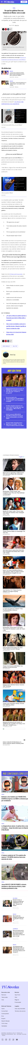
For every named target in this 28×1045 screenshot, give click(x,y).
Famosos (11, 71)
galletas (15, 346)
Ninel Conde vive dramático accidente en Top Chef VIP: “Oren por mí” (18, 918)
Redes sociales (6, 346)
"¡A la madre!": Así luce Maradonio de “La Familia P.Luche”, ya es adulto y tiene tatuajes (18, 84)
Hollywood (15, 898)
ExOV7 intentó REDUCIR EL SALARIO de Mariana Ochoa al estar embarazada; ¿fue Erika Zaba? (14, 416)
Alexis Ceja (17, 25)
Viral (14, 8)
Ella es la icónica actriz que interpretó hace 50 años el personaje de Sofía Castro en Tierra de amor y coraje (19, 933)
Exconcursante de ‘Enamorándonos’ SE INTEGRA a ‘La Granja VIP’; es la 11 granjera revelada (15, 399)
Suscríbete (24, 1)
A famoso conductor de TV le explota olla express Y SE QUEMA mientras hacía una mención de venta (13, 857)
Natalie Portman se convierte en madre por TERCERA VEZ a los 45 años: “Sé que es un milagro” (18, 902)
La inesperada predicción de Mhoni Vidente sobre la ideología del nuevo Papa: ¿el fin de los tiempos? (17, 74)
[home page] (9, 2)
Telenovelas (15, 928)
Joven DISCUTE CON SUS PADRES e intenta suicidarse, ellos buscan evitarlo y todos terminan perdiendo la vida (13, 886)
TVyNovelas (16, 86)
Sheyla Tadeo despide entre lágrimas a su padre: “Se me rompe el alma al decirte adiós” (15, 424)
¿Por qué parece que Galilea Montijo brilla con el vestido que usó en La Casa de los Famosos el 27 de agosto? (19, 949)
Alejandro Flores (16, 923)
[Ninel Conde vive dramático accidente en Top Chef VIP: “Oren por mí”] (7, 918)
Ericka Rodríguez (16, 908)
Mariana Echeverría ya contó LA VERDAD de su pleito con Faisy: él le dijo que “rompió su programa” (15, 391)
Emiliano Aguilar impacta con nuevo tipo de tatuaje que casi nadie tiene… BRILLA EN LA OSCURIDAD (15, 408)
